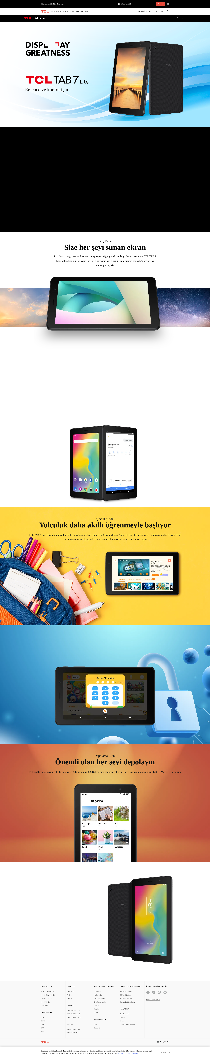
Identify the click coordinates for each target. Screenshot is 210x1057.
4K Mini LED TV (46, 998)
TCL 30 (69, 998)
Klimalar (96, 1005)
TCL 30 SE (70, 991)
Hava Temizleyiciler (100, 1002)
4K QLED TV (45, 1002)
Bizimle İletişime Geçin (127, 1002)
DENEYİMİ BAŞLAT (153, 1000)
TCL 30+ (70, 995)
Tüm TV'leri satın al (47, 991)
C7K (42, 1024)
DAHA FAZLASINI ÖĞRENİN (128, 1053)
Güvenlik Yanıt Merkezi (127, 1024)
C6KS (43, 1021)
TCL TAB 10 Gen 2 (73, 1014)
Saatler (96, 1012)
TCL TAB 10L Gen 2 (74, 1017)
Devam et (161, 4)
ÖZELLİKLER (181, 18)
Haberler (122, 1017)
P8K (42, 1031)
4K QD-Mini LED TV (48, 995)
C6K (42, 1017)
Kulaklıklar (97, 991)
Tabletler (96, 1009)
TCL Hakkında (124, 1014)
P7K (42, 1028)
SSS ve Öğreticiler (126, 995)
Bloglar (122, 1021)
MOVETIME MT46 (73, 1033)
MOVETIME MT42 (73, 1029)
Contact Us (97, 1028)
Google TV (44, 1005)
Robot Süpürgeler (99, 998)
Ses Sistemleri (98, 995)
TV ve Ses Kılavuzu (126, 998)
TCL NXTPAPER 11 (73, 1010)
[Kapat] (169, 1052)
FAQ (95, 1024)
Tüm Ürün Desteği (126, 991)
